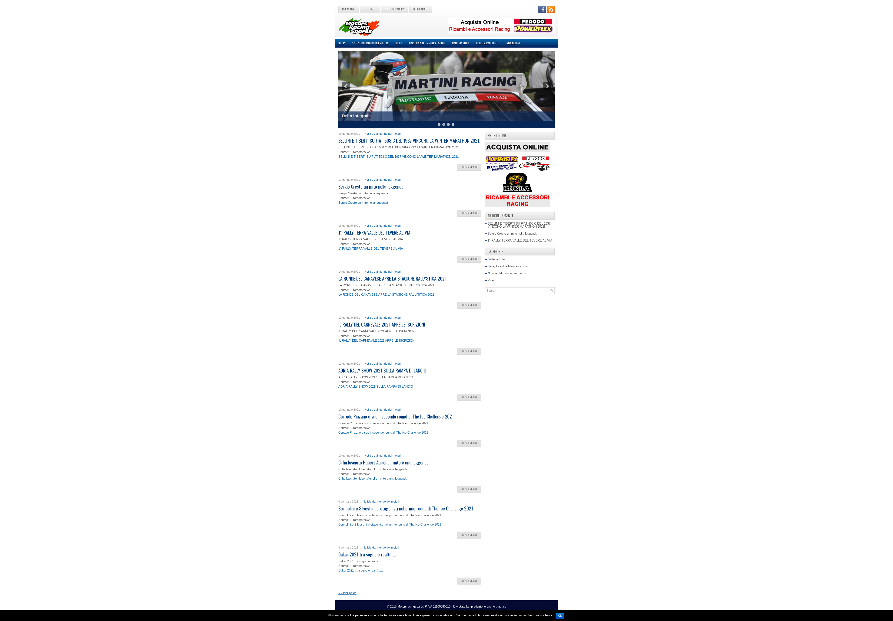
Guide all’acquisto (488, 43)
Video (399, 43)
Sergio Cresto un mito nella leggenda (370, 186)
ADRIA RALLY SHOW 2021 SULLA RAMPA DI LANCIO (382, 370)
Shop (341, 43)
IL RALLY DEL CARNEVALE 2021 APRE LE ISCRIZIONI (381, 324)
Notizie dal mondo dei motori (370, 43)
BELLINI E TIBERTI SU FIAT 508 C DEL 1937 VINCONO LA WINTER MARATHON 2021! (409, 140)
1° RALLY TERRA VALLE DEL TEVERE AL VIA (374, 232)
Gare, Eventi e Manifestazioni (427, 43)
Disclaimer (420, 9)
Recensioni (513, 43)
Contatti (370, 9)
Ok (560, 615)
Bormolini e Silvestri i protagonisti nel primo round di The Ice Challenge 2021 (405, 508)
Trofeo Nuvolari (357, 116)
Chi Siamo (348, 9)
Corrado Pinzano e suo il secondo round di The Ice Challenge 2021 (396, 416)
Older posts (347, 593)
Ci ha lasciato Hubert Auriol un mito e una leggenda (383, 462)
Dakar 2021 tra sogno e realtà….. (367, 554)
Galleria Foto (460, 43)
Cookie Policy (395, 9)
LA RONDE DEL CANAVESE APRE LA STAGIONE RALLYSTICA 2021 (392, 278)
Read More (469, 167)
